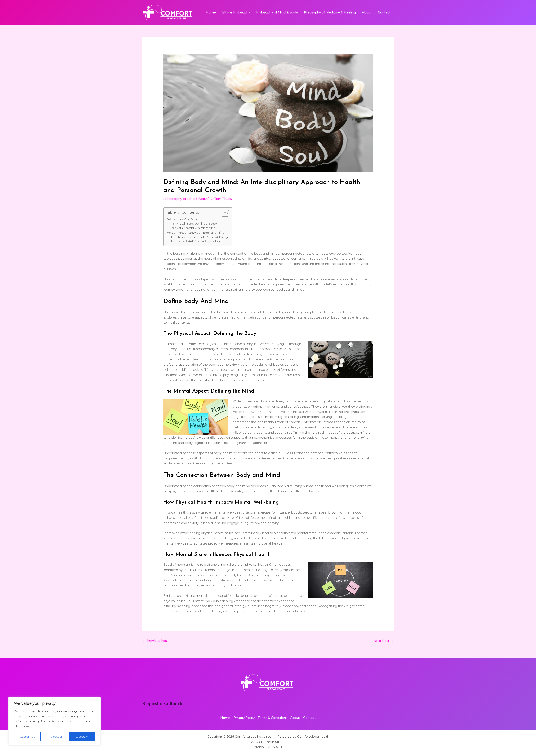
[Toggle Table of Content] (223, 213)
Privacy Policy (244, 718)
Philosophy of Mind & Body (277, 12)
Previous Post (155, 641)
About (367, 12)
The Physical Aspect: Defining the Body (193, 223)
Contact (384, 12)
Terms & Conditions (272, 718)
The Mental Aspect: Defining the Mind (192, 227)
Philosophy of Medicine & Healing (330, 12)
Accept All (82, 736)
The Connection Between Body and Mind (195, 232)
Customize (27, 736)
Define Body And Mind (182, 219)
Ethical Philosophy (236, 12)
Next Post (383, 641)
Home (211, 12)
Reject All (55, 736)
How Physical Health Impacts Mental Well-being (199, 237)
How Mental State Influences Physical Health (196, 241)
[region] (54, 721)
